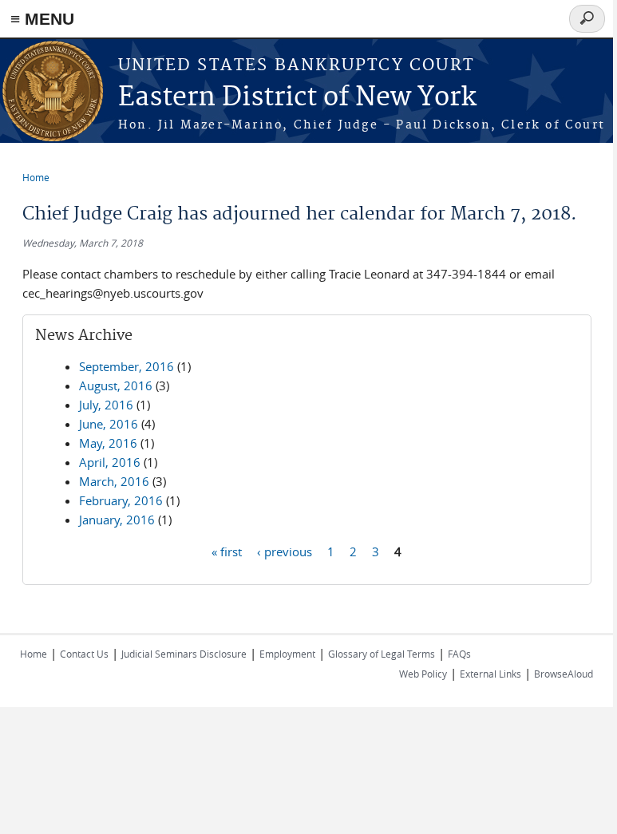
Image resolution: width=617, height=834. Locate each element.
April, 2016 (109, 462)
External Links (490, 673)
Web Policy (423, 673)
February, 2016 (121, 500)
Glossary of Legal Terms (381, 653)
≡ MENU (42, 19)
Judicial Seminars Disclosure (184, 653)
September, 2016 (126, 366)
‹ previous (284, 551)
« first (227, 551)
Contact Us (84, 653)
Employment (287, 653)
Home (35, 177)
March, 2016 (114, 481)
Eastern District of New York (297, 97)
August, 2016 (115, 385)
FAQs (459, 653)
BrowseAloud (563, 673)
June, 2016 (108, 424)
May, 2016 (108, 443)
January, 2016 (117, 520)
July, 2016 (106, 405)
